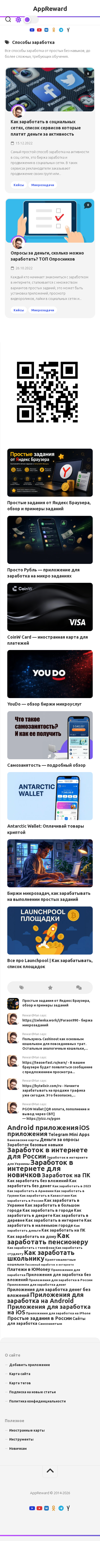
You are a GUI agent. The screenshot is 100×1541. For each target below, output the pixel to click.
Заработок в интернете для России (47, 1153)
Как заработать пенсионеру (47, 1238)
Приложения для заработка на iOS (49, 1309)
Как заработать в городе (48, 1210)
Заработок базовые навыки (35, 1145)
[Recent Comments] (78, 987)
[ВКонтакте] (46, 29)
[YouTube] (39, 29)
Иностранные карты (27, 1430)
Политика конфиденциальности (37, 1401)
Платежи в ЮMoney (28, 1269)
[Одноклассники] (53, 29)
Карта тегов (20, 1383)
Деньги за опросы (59, 1139)
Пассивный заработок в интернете (49, 1264)
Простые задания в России (39, 1318)
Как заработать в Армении (30, 1191)
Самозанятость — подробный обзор (46, 765)
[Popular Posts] (50, 987)
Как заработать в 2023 (71, 1186)
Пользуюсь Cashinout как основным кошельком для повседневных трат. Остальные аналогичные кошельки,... (55, 1043)
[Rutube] (31, 29)
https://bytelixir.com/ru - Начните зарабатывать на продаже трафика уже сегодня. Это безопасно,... (53, 1090)
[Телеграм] (61, 29)
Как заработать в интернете (54, 1220)
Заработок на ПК (66, 1175)
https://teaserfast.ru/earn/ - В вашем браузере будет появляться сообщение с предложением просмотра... (57, 1067)
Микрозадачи (42, 185)
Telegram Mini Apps (69, 1134)
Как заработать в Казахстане (45, 1195)
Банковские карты (23, 1140)
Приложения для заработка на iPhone (58, 1313)
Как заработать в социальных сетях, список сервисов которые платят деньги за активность (46, 127)
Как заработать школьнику (41, 1255)
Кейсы (19, 185)
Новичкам (18, 1448)
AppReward (50, 8)
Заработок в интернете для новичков (40, 1168)
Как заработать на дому (31, 1236)
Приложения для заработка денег (36, 1284)
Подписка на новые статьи (32, 1392)
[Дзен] (68, 29)
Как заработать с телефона (31, 1248)
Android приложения (43, 1127)
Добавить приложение (29, 1365)
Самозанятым (50, 1324)
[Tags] (21, 987)
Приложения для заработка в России (60, 1280)
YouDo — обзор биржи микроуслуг (44, 703)
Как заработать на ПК (63, 1230)
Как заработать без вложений (37, 1180)
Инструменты (21, 1439)
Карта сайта (19, 1374)
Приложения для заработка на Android (45, 1297)
